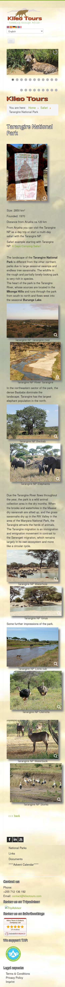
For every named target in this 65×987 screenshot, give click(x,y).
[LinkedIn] (15, 839)
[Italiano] (17, 27)
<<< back (14, 816)
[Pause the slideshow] (48, 62)
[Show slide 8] (43, 79)
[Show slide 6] (34, 79)
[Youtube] (21, 839)
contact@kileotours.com (27, 896)
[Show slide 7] (39, 79)
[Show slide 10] (51, 79)
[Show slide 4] (25, 79)
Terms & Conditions (18, 974)
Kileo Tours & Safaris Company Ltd (15, 921)
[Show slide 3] (21, 79)
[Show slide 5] (30, 79)
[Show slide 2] (17, 79)
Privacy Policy (14, 978)
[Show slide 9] (47, 79)
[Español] (11, 27)
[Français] (20, 27)
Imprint (10, 982)
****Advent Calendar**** (23, 864)
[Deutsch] (14, 27)
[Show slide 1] (13, 79)
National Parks (17, 848)
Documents (15, 859)
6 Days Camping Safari (26, 246)
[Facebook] (9, 839)
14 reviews (15, 929)
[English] (8, 27)
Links (12, 853)
